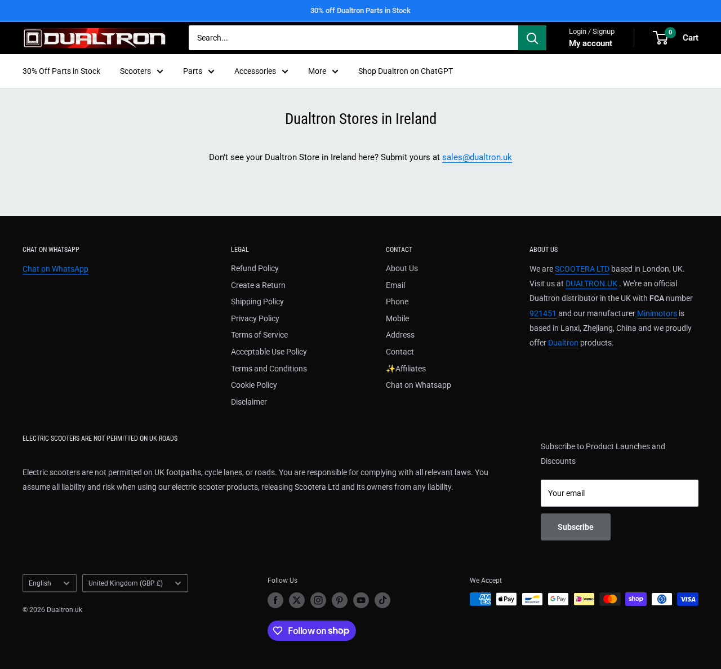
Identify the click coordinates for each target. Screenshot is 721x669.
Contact (400, 351)
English (40, 583)
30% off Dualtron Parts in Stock (360, 10)
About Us (402, 268)
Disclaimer (249, 401)
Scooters (135, 71)
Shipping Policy (257, 301)
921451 (543, 313)
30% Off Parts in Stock (61, 71)
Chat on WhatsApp (55, 268)
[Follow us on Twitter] (297, 600)
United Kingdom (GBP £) (125, 583)
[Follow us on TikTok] (382, 600)
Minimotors (657, 313)
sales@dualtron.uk (477, 157)
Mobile (397, 318)
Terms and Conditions (269, 368)
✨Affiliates (406, 368)
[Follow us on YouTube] (361, 600)
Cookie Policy (254, 384)
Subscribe (576, 526)
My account (590, 43)
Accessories (255, 71)
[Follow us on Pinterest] (340, 600)
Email (395, 285)
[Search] (532, 37)
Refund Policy (255, 268)
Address (400, 334)
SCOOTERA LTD (582, 268)
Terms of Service (259, 334)
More (317, 71)
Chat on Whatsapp (418, 384)
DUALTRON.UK (591, 283)
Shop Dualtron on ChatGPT (405, 71)
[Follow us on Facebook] (275, 600)
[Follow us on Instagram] (318, 600)
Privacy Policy (255, 318)
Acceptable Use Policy (269, 351)
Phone (397, 301)
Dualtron (563, 342)
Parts (192, 71)
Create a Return (258, 285)
